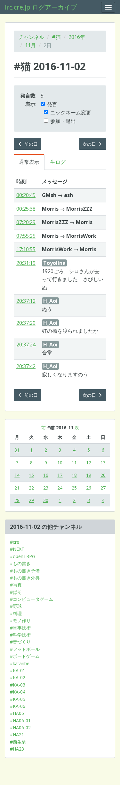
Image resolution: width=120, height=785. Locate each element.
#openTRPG (22, 556)
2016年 (76, 36)
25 (74, 488)
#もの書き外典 (25, 578)
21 (17, 488)
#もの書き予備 (25, 571)
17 (59, 475)
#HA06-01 (20, 720)
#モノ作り (20, 620)
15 (31, 475)
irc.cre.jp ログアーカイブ (41, 7)
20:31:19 (26, 262)
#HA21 (17, 734)
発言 (52, 104)
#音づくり (20, 642)
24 (59, 488)
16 (45, 475)
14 (17, 475)
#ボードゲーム (25, 656)
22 (31, 488)
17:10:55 (26, 249)
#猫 (56, 36)
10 (59, 463)
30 (45, 500)
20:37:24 (26, 344)
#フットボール (25, 649)
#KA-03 (17, 685)
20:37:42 (26, 366)
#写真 (16, 585)
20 (103, 475)
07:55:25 (26, 235)
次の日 (90, 144)
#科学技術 (20, 635)
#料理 (16, 613)
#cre (14, 542)
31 (17, 450)
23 (45, 488)
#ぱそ (16, 592)
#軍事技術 (20, 628)
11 (74, 463)
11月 (30, 45)
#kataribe (19, 663)
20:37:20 (26, 322)
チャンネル (31, 36)
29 (31, 500)
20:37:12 (26, 300)
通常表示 (29, 161)
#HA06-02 (20, 727)
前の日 (30, 144)
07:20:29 (26, 222)
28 (17, 500)
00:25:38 (26, 208)
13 (103, 463)
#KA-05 (17, 699)
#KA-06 (17, 706)
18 (74, 475)
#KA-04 (17, 692)
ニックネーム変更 (70, 112)
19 (88, 475)
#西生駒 (18, 742)
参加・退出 (63, 121)
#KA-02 (17, 677)
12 (88, 463)
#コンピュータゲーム (31, 599)
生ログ (58, 161)
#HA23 (17, 749)
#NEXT (17, 549)
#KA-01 (17, 670)
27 (103, 488)
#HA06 (17, 713)
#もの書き (20, 563)
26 (88, 488)
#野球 (16, 606)
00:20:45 (26, 195)
